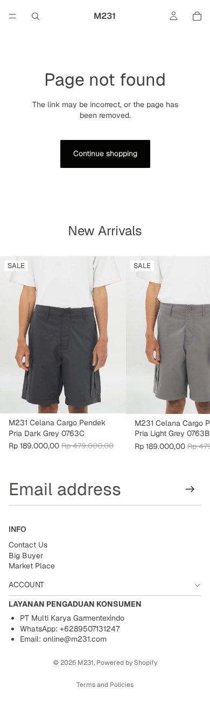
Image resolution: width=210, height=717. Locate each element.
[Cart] (197, 16)
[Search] (35, 16)
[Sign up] (190, 489)
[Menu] (12, 16)
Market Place (32, 566)
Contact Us (28, 545)
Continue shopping (105, 153)
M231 (86, 662)
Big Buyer (26, 555)
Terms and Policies (105, 684)
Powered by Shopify (126, 662)
